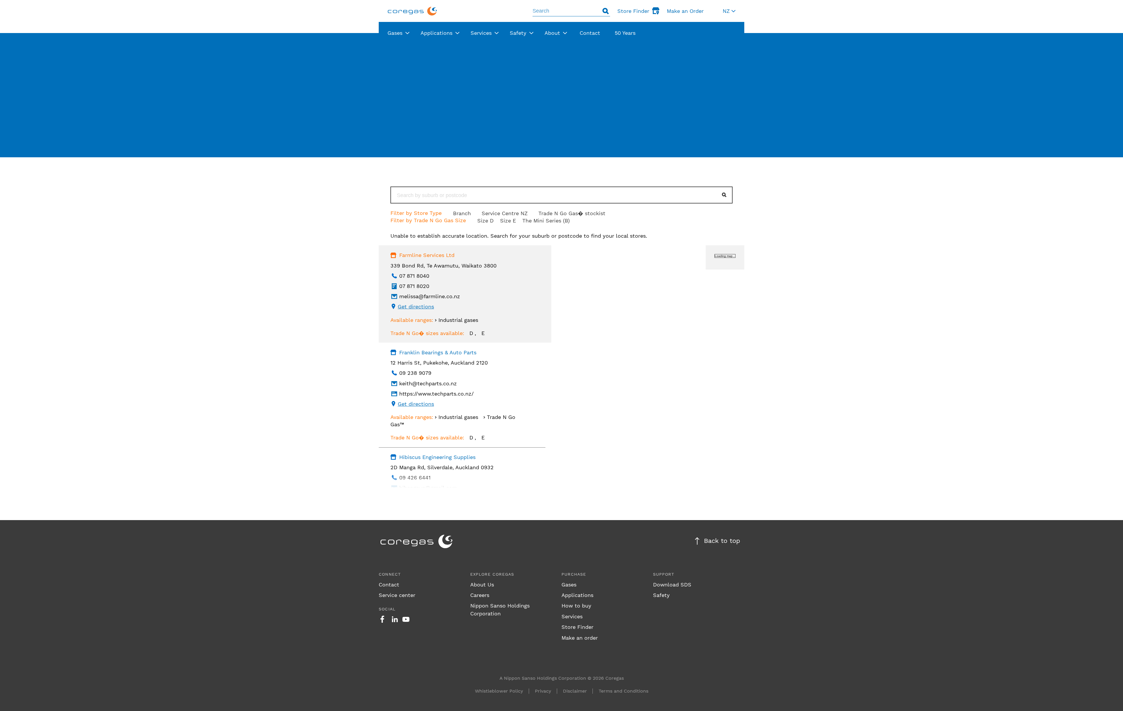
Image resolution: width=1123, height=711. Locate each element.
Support (663, 574)
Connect (390, 574)
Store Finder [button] (633, 11)
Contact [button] (590, 33)
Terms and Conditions (623, 691)
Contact (389, 584)
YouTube (405, 619)
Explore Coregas (492, 574)
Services (572, 616)
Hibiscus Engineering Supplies (437, 457)
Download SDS (672, 584)
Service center (397, 595)
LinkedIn (394, 619)
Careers (479, 595)
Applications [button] (436, 33)
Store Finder (577, 627)
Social (387, 609)
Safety (661, 595)
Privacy (543, 691)
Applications (577, 595)
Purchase (574, 574)
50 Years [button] (625, 33)
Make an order (580, 638)
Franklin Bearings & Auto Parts (437, 352)
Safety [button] (518, 33)
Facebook (382, 619)
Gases (569, 584)
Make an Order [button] (685, 11)
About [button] (552, 33)
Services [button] (481, 33)
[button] (729, 11)
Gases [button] (394, 33)
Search (606, 11)
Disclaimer (575, 691)
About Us (482, 584)
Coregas (412, 11)
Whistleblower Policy (499, 691)
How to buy (576, 606)
